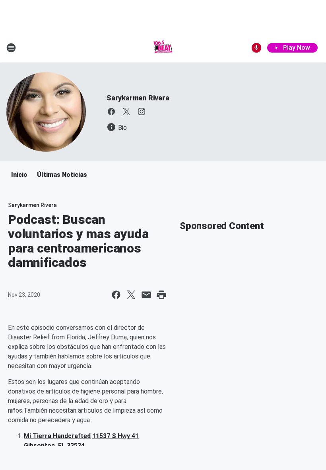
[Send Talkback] (256, 48)
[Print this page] (161, 294)
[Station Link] (163, 48)
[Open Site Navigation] (11, 48)
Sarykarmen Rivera (138, 98)
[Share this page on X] (131, 294)
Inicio (19, 174)
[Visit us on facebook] (111, 111)
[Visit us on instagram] (141, 111)
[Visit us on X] (126, 111)
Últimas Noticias (62, 174)
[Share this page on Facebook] (116, 294)
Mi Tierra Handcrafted (57, 436)
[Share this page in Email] (146, 294)
